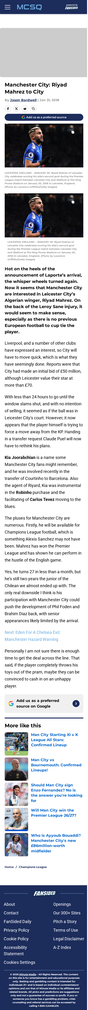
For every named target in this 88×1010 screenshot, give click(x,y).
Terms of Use (65, 930)
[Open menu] (7, 7)
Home (9, 867)
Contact (11, 912)
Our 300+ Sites (66, 912)
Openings (62, 904)
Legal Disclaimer (68, 938)
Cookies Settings (19, 962)
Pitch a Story (65, 921)
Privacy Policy (16, 930)
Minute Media (27, 974)
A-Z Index (62, 947)
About (9, 904)
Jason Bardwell (23, 100)
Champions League (33, 867)
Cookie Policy (16, 938)
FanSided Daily (17, 921)
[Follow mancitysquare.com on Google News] (76, 703)
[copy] (33, 108)
